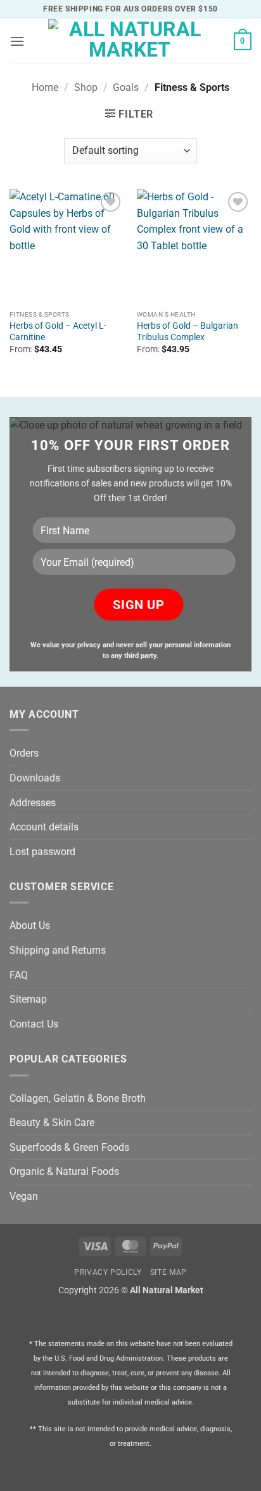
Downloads (35, 778)
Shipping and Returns (58, 950)
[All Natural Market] (129, 41)
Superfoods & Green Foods (69, 1147)
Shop (86, 87)
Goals (126, 87)
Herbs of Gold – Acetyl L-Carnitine (58, 331)
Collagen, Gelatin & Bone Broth (78, 1098)
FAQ (19, 975)
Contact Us (34, 1024)
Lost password (42, 852)
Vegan (24, 1196)
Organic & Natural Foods (64, 1171)
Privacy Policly (107, 1272)
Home (45, 87)
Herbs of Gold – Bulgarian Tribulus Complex (187, 331)
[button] (17, 41)
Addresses (33, 803)
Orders (24, 753)
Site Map (168, 1272)
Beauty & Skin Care (52, 1123)
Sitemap (28, 999)
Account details (44, 827)
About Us (30, 925)
